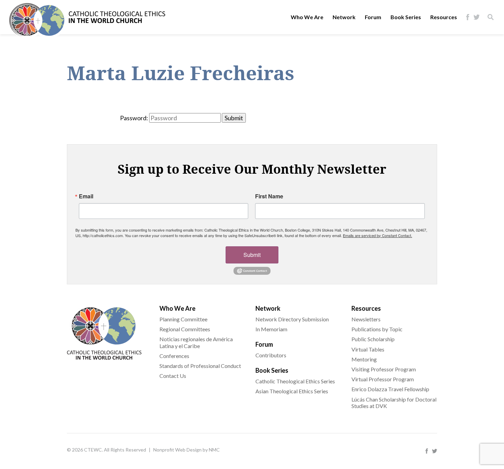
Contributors (270, 355)
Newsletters (366, 319)
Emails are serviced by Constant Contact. (377, 235)
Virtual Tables (367, 349)
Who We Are (307, 17)
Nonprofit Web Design (177, 450)
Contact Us (172, 375)
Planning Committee (183, 319)
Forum (373, 17)
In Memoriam (271, 329)
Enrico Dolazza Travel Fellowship (390, 389)
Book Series (406, 17)
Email (86, 196)
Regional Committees (184, 329)
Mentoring (364, 359)
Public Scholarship (373, 339)
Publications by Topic (377, 329)
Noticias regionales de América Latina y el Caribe (196, 342)
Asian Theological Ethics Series (291, 391)
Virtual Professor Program (382, 379)
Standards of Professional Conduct (200, 365)
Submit (252, 255)
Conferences (174, 356)
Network (344, 17)
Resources (443, 17)
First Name (269, 196)
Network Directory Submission (292, 319)
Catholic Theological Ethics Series (295, 381)
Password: (134, 118)
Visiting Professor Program (383, 369)
